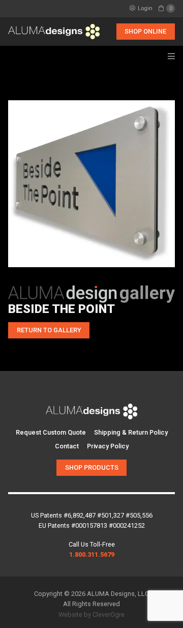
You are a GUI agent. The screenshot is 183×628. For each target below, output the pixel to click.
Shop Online (145, 31)
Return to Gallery (49, 330)
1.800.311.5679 (91, 554)
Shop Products (91, 467)
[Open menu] (171, 56)
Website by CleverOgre (91, 614)
